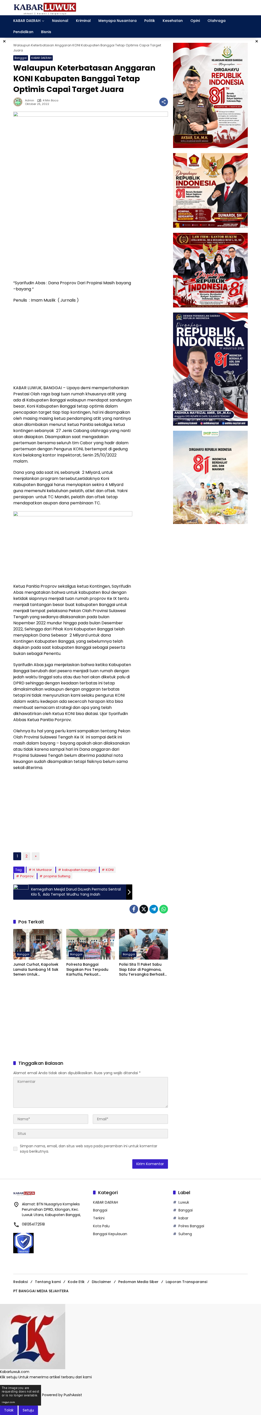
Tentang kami (48, 1281)
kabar (183, 1218)
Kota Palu (101, 1226)
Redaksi (20, 1281)
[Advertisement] (72, 239)
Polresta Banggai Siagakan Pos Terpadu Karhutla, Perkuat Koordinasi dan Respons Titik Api (89, 969)
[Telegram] (153, 909)
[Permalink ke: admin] (19, 101)
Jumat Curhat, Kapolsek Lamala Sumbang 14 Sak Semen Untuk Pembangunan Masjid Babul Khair (35, 969)
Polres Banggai (191, 1226)
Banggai (21, 58)
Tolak (9, 1410)
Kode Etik (76, 1281)
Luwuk (183, 1202)
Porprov (26, 876)
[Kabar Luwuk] (45, 7)
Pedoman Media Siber (138, 1281)
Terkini (99, 1218)
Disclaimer (101, 1281)
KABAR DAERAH (41, 58)
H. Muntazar (42, 869)
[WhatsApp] (163, 909)
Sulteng (185, 1233)
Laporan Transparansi (186, 1281)
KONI (110, 869)
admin (29, 100)
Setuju (28, 1410)
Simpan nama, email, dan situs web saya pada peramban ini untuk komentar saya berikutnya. (88, 1148)
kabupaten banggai (79, 869)
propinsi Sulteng (57, 876)
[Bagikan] (163, 102)
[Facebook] (133, 909)
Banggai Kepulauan (110, 1233)
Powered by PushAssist (62, 1395)
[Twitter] (143, 909)
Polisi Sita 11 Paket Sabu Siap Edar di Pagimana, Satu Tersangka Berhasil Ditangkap (141, 969)
